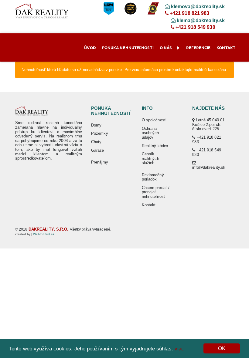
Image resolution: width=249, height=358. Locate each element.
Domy (96, 125)
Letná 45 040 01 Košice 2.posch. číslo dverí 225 (208, 124)
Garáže (97, 150)
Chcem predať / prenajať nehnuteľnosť (155, 192)
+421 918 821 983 (189, 13)
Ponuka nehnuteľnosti (128, 47)
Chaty (96, 142)
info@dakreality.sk (208, 167)
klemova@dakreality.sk (197, 6)
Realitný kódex (155, 146)
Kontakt (226, 47)
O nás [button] (166, 47)
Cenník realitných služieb (150, 158)
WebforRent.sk (43, 234)
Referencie (198, 47)
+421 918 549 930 (194, 27)
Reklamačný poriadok (153, 177)
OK (221, 348)
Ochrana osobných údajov (150, 133)
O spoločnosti (154, 120)
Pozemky (99, 133)
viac (179, 349)
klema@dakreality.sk (200, 20)
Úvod (90, 47)
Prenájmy (99, 162)
